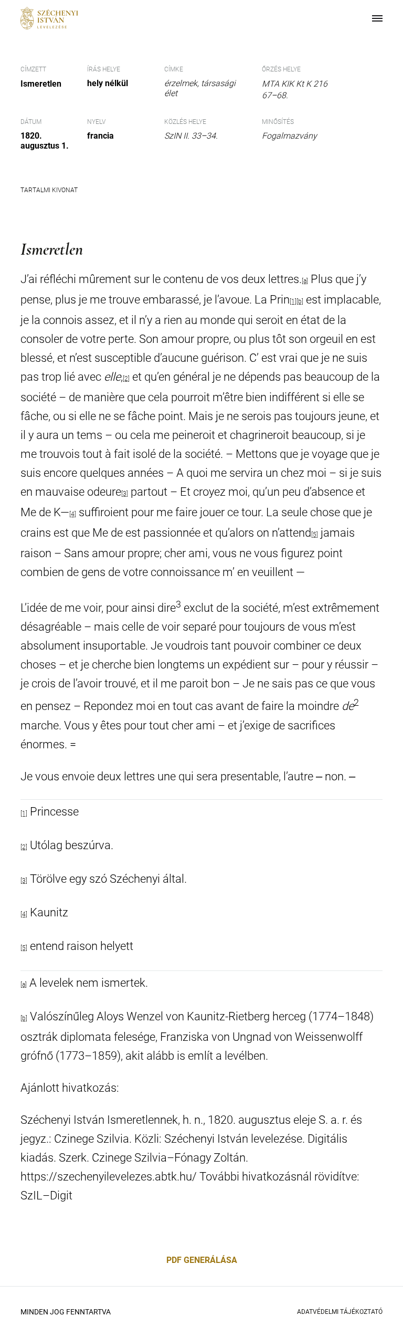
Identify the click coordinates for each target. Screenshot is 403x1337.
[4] (72, 514)
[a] (305, 281)
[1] (293, 301)
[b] (299, 301)
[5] (314, 534)
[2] (126, 378)
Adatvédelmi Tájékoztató (340, 1311)
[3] (124, 493)
